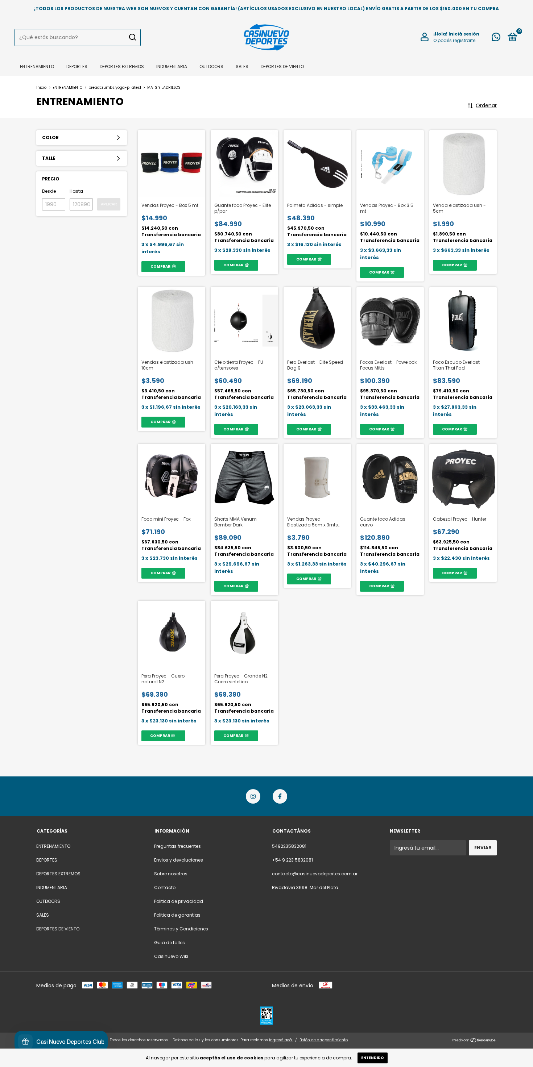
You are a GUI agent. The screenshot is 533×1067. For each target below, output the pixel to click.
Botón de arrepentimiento (323, 1040)
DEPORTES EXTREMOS (122, 66)
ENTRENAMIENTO (37, 66)
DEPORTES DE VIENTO (282, 66)
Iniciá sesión (464, 34)
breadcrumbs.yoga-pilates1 (114, 87)
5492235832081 (289, 846)
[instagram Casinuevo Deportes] (253, 796)
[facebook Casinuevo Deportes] (280, 796)
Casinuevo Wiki (171, 956)
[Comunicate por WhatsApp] (496, 38)
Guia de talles (169, 942)
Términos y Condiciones (181, 929)
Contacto (164, 887)
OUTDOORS (211, 66)
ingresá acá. (281, 1040)
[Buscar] (132, 37)
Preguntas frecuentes (177, 846)
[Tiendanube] (474, 1041)
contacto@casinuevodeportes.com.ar (315, 874)
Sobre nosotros (170, 874)
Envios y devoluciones (178, 860)
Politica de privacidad (178, 901)
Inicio (41, 87)
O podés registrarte (454, 40)
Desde (49, 191)
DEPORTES (76, 66)
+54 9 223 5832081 (292, 860)
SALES (242, 66)
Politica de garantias (177, 915)
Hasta (76, 191)
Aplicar (109, 204)
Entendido (372, 1057)
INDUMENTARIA (171, 66)
